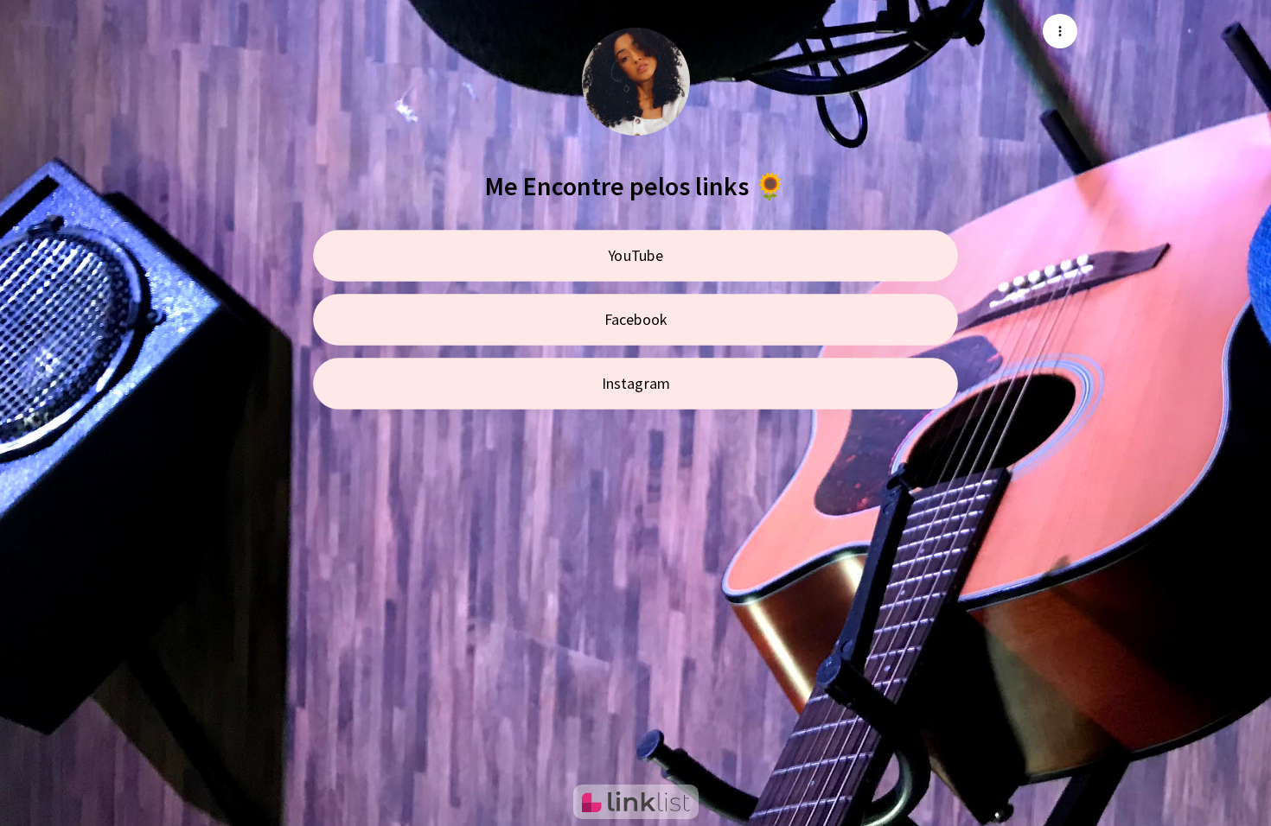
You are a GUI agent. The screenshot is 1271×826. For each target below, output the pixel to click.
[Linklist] (636, 801)
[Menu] (1060, 31)
